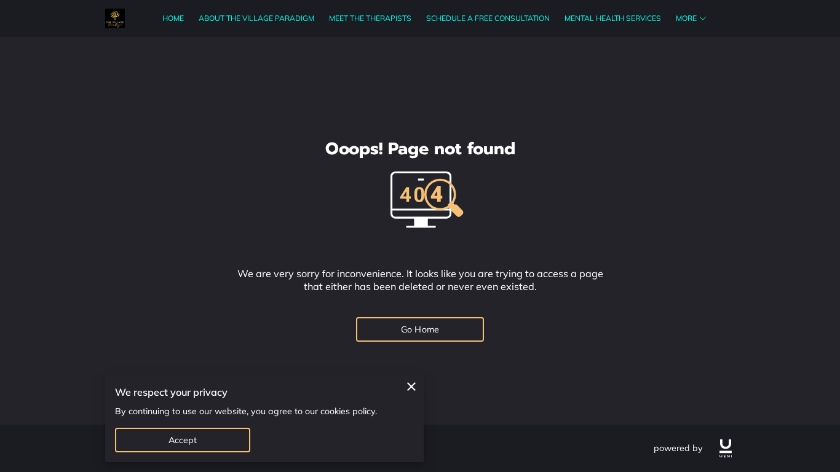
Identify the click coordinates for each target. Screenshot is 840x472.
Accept (182, 440)
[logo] (725, 448)
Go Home (420, 329)
